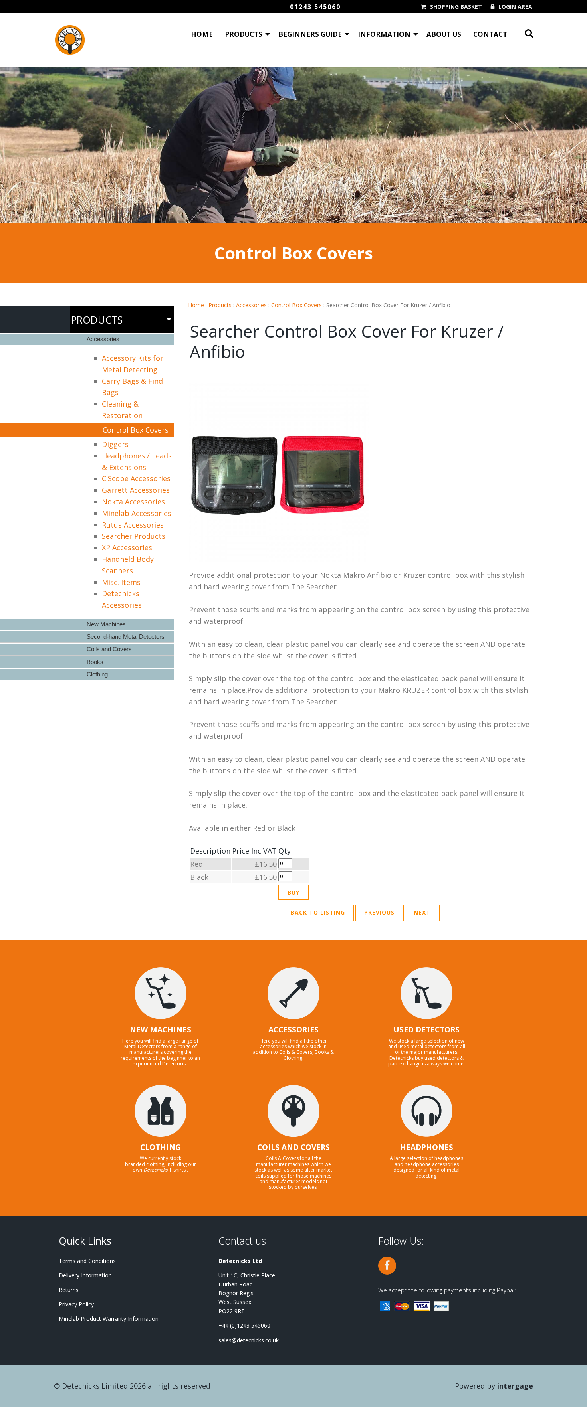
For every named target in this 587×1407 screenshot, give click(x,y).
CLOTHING (160, 1147)
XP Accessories (127, 547)
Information (384, 34)
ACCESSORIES (293, 1029)
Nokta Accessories (133, 501)
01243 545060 (315, 6)
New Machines (106, 624)
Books (95, 661)
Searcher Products (133, 536)
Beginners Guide (310, 34)
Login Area (515, 7)
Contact (490, 34)
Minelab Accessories (136, 513)
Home (202, 34)
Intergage (515, 1386)
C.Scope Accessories (136, 478)
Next (422, 912)
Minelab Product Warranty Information (109, 1318)
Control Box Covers (296, 305)
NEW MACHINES (160, 1029)
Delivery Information (85, 1275)
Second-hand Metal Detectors (126, 636)
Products (243, 34)
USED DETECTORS (426, 1029)
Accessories (251, 305)
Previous (379, 912)
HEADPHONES (426, 1147)
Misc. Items (121, 582)
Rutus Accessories (133, 525)
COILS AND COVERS (293, 1147)
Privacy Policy (76, 1304)
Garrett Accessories (136, 490)
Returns (69, 1290)
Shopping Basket (456, 7)
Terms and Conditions (87, 1261)
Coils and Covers (109, 649)
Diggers (115, 444)
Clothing (97, 674)
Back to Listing (318, 912)
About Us (443, 34)
